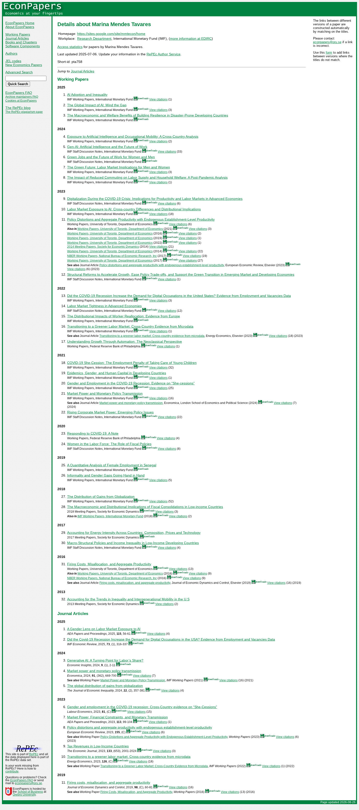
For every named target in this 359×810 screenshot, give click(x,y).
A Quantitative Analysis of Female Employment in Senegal (111, 465)
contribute (12, 771)
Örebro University (24, 794)
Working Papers (17, 34)
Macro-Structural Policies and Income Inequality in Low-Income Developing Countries (133, 543)
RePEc (33, 754)
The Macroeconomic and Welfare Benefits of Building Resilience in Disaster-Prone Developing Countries (147, 115)
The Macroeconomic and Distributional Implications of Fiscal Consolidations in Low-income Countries (145, 507)
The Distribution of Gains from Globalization (101, 496)
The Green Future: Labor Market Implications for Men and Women (118, 167)
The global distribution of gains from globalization (105, 686)
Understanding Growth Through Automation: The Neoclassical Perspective (124, 341)
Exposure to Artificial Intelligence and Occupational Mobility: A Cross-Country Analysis (132, 136)
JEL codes (13, 61)
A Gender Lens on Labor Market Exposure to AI (103, 629)
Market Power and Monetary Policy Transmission (105, 393)
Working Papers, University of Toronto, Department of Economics (120, 228)
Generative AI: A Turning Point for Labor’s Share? (105, 660)
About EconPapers (19, 27)
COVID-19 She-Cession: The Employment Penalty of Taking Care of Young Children (132, 363)
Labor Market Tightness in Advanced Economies (104, 306)
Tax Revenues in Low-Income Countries (98, 746)
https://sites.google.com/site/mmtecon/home (111, 34)
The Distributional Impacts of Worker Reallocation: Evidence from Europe (123, 316)
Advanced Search (19, 72)
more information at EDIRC (191, 38)
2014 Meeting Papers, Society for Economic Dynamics (103, 246)
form (329, 52)
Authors (11, 53)
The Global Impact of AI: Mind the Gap (97, 105)
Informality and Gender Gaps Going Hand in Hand (106, 475)
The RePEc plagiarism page (24, 111)
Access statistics (70, 47)
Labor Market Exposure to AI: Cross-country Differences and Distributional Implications (134, 209)
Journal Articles (17, 38)
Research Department (94, 38)
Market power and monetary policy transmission (131, 402)
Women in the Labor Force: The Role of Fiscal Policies (109, 444)
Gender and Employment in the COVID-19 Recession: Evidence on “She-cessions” (131, 383)
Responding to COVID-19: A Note (92, 433)
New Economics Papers (23, 65)
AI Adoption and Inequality (87, 95)
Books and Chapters (21, 42)
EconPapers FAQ (18, 93)
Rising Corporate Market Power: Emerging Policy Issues (110, 412)
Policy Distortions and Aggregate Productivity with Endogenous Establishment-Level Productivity (141, 219)
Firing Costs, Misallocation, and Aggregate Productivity (109, 564)
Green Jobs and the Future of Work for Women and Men (111, 157)
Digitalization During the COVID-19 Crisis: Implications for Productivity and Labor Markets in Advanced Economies (155, 199)
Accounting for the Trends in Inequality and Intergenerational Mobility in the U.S (128, 599)
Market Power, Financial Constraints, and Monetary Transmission (117, 717)
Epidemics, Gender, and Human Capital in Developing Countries (116, 373)
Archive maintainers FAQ (21, 96)
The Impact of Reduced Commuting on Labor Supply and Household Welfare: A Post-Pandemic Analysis (147, 177)
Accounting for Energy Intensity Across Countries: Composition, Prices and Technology (134, 533)
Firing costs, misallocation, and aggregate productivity (134, 582)
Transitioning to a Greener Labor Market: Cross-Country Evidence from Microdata (130, 326)
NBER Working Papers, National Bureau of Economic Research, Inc (112, 255)
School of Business (30, 791)
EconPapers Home (19, 23)
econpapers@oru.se (327, 42)
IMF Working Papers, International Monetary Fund (110, 516)
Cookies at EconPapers (21, 100)
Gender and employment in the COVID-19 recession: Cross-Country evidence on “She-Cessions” (142, 707)
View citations (158, 99)
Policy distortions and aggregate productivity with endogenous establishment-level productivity (161, 265)
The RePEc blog (18, 108)
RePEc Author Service (163, 54)
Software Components (22, 46)
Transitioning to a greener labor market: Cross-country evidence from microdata (151, 335)
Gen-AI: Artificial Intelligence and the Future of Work (107, 147)
